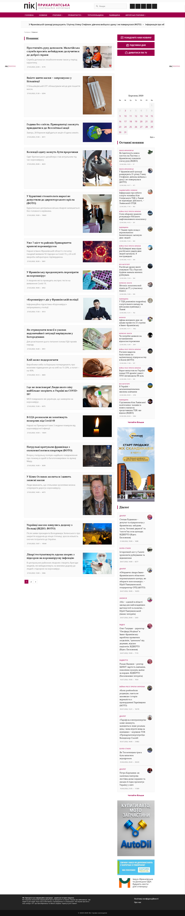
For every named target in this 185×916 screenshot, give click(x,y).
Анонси (122, 317)
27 (141, 126)
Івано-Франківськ (126, 150)
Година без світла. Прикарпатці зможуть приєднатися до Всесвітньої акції (53, 126)
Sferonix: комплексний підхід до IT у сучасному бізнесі (130, 288)
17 (125, 121)
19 (136, 121)
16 (120, 121)
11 (131, 116)
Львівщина (114, 15)
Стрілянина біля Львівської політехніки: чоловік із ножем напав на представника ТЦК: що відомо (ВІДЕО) (132, 407)
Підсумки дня (138, 45)
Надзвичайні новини (128, 190)
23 (120, 126)
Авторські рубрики (135, 15)
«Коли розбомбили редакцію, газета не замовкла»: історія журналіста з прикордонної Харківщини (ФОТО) (133, 698)
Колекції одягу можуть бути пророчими (52, 151)
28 (146, 126)
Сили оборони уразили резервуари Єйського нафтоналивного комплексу (132, 216)
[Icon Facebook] (132, 6)
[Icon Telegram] (149, 6)
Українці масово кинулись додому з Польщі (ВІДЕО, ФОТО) (49, 526)
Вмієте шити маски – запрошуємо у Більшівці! (49, 79)
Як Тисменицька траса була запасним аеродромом (131, 755)
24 (125, 126)
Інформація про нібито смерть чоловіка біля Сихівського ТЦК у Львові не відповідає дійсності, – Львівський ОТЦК (131, 198)
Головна (29, 15)
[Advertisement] (136, 74)
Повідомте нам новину (137, 37)
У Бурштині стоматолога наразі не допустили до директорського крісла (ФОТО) (51, 200)
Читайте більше (136, 422)
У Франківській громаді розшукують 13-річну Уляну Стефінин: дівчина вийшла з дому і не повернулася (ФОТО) (62, 24)
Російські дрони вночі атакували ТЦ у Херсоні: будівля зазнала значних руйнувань (130, 271)
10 (125, 116)
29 (152, 126)
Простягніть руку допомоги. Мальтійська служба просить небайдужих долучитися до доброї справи (53, 51)
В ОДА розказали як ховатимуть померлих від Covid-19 (47, 419)
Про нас (137, 902)
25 (131, 126)
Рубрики (57, 15)
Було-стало (125, 548)
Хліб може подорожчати (42, 359)
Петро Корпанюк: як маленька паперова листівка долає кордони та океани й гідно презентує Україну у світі (132, 779)
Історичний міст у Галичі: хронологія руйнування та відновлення (132, 555)
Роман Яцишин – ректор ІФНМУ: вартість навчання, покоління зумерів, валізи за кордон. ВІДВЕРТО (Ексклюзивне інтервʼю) (133, 670)
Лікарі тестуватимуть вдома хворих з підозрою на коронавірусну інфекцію (51, 556)
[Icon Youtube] (154, 6)
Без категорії (124, 264)
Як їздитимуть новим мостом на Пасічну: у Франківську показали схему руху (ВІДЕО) (130, 157)
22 (152, 121)
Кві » (152, 137)
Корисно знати (125, 283)
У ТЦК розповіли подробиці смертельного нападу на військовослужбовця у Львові (132, 305)
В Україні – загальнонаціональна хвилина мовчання (129, 389)
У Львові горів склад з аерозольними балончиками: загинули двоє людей (130, 234)
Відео (122, 625)
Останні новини (131, 142)
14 (146, 116)
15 (152, 116)
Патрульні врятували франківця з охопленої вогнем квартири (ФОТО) (49, 448)
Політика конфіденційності (146, 899)
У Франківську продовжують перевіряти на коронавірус (53, 274)
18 (131, 121)
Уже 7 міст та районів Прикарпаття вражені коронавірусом (49, 244)
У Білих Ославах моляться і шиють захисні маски (49, 478)
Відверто (124, 660)
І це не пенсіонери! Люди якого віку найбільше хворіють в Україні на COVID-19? (52, 391)
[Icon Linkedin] (143, 6)
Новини (43, 15)
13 (141, 116)
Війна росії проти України (130, 211)
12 (136, 116)
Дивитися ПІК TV (137, 52)
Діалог (124, 507)
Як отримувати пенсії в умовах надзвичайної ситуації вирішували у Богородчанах (50, 333)
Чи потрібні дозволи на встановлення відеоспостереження (130, 338)
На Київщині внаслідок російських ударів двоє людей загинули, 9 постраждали (130, 252)
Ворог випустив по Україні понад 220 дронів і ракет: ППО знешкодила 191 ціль (132, 373)
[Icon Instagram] (137, 6)
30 (120, 132)
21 (146, 121)
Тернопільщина (95, 15)
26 (136, 126)
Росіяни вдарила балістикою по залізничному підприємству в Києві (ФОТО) (132, 356)
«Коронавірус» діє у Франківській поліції (52, 299)
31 (125, 132)
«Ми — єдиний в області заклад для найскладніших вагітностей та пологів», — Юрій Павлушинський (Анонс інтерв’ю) (132, 608)
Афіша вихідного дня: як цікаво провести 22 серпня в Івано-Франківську (132, 323)
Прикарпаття (74, 15)
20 (141, 121)
